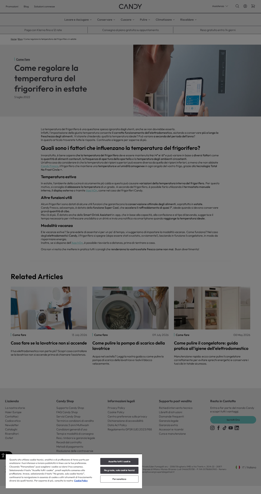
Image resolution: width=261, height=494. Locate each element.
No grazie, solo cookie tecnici (119, 470)
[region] (74, 471)
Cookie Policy (81, 480)
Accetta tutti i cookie (119, 461)
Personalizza (119, 479)
